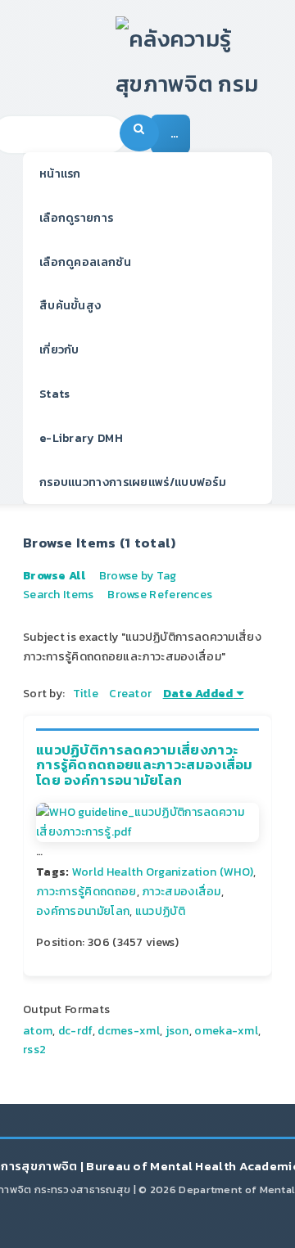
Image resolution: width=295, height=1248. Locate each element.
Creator (130, 693)
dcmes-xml (129, 1030)
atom (37, 1030)
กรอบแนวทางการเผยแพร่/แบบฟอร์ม (132, 482)
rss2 (34, 1049)
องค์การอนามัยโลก (82, 911)
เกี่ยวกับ (59, 349)
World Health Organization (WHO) (162, 872)
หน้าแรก (60, 173)
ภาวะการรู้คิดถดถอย (86, 891)
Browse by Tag (138, 575)
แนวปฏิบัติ (160, 911)
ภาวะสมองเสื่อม (181, 891)
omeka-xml (226, 1030)
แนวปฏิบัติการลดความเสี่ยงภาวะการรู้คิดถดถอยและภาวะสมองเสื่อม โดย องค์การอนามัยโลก (144, 765)
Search (139, 133)
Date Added (198, 693)
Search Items (58, 594)
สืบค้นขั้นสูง (70, 305)
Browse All (54, 575)
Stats (54, 394)
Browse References (159, 594)
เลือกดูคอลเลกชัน (85, 262)
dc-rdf (75, 1030)
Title (85, 693)
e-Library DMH (81, 438)
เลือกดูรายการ (76, 218)
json (177, 1030)
